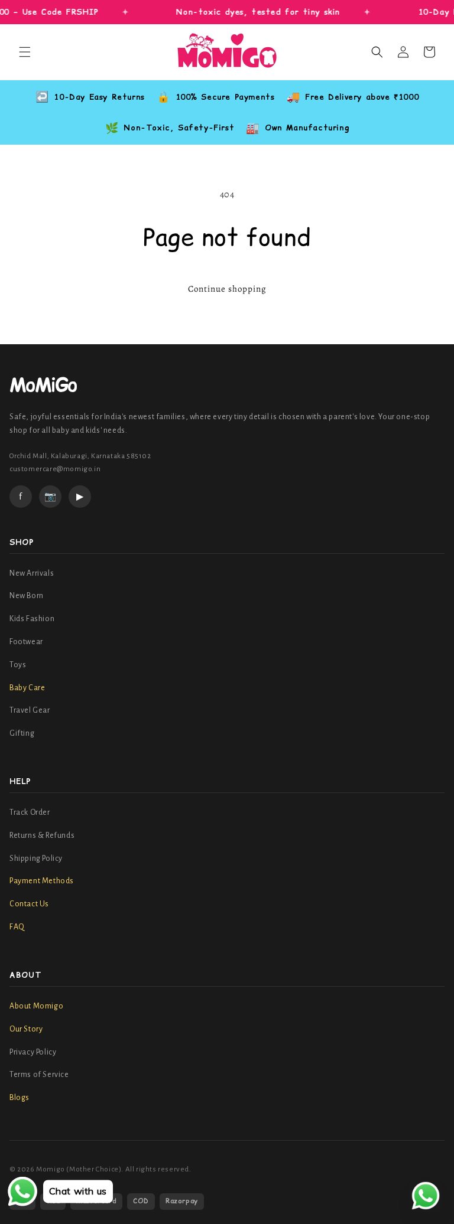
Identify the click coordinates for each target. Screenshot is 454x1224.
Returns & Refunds (41, 835)
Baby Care (27, 688)
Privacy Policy (32, 1052)
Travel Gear (29, 710)
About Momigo (36, 1006)
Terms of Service (39, 1074)
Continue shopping (227, 289)
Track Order (29, 812)
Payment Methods (41, 881)
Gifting (21, 733)
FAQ (17, 927)
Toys (17, 665)
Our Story (26, 1029)
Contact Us (29, 904)
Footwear (26, 642)
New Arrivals (31, 573)
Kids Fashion (31, 619)
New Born (26, 596)
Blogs (19, 1098)
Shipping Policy (36, 858)
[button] (25, 52)
